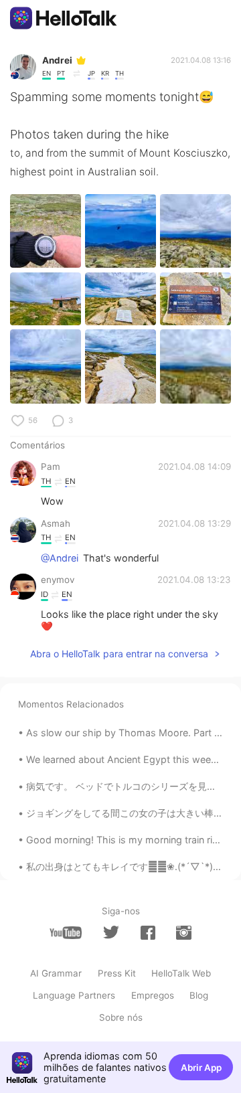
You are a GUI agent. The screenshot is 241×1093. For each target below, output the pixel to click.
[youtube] (66, 932)
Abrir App (201, 1067)
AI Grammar (56, 973)
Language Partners (74, 995)
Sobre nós (121, 1017)
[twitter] (111, 932)
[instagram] (183, 933)
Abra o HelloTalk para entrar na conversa (119, 653)
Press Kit (117, 973)
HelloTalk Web (181, 973)
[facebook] (148, 933)
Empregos (152, 995)
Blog (198, 995)
